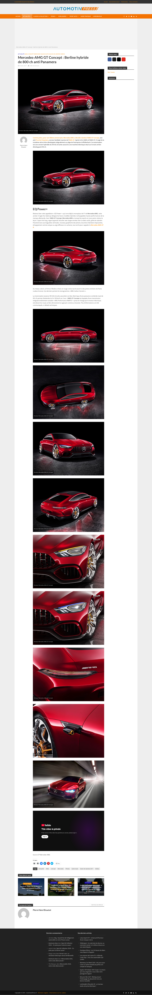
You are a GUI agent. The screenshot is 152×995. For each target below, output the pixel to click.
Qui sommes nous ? (114, 2)
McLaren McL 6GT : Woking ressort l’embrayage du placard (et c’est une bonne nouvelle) (91, 979)
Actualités (26, 16)
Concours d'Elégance (65, 882)
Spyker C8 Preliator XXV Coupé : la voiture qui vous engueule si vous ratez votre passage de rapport (91, 887)
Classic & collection (40, 16)
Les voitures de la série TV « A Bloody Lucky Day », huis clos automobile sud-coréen (91, 957)
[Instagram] (119, 59)
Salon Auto (45, 54)
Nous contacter (133, 2)
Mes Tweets (111, 72)
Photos (68, 869)
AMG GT (72, 140)
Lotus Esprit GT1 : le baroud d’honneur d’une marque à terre (91, 939)
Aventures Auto (53, 943)
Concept (31, 54)
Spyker (95, 882)
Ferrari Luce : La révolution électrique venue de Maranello (61, 954)
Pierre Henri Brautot (23, 146)
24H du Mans (27, 883)
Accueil (105, 2)
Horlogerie (62, 16)
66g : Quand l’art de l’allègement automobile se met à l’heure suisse (61, 939)
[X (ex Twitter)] (114, 59)
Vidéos (63, 54)
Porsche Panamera (42, 140)
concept (53, 869)
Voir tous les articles (97, 905)
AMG (26, 54)
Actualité (21, 54)
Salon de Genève (54, 54)
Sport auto (73, 16)
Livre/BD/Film (97, 16)
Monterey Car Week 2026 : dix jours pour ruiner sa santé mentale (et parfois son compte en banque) (61, 887)
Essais (53, 16)
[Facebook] (110, 59)
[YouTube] (124, 59)
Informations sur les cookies (57, 993)
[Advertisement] (76, 32)
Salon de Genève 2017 (86, 869)
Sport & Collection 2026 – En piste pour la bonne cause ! (60, 944)
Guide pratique (86, 16)
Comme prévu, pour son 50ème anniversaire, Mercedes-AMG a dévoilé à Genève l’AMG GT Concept (66, 138)
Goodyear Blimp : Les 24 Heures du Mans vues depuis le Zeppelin (31, 887)
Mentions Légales (43, 993)
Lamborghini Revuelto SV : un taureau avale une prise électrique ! (91, 985)
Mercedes (37, 54)
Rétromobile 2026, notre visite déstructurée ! (61, 960)
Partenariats (124, 2)
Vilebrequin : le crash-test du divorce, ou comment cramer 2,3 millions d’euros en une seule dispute (92, 945)
